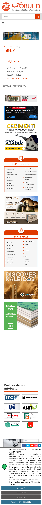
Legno (26, 244)
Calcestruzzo (11, 251)
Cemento (10, 257)
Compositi (10, 263)
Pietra (26, 247)
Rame (26, 256)
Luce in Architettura (31, 174)
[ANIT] (30, 406)
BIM (8, 177)
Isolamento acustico (31, 169)
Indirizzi (12, 47)
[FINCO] (30, 415)
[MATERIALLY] (30, 397)
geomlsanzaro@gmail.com (18, 78)
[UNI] (12, 406)
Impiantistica (11, 188)
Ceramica (10, 260)
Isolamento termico (31, 172)
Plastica (27, 250)
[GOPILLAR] (12, 424)
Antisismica (10, 170)
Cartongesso (11, 254)
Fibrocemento (29, 241)
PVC (26, 253)
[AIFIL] (30, 424)
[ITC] (12, 397)
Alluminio (10, 245)
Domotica (10, 180)
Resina (27, 259)
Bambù (9, 248)
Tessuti (27, 262)
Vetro (26, 265)
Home (5, 47)
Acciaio (9, 242)
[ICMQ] (12, 415)
